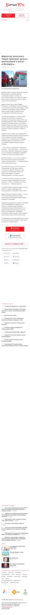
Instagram (16, 260)
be (9, 11)
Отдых (7, 578)
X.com (7, 256)
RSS (7, 263)
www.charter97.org (18, 599)
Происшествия (6, 574)
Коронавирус (5, 582)
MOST (14, 101)
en (13, 11)
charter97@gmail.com (7, 607)
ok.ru (7, 260)
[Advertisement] (15, 38)
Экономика (18, 572)
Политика (4, 572)
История (24, 574)
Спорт (13, 574)
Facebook (6, 253)
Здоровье (24, 576)
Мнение (4, 543)
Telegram (16, 263)
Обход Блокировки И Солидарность (11, 580)
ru (11, 11)
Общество (11, 572)
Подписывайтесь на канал (15, 236)
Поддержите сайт (8, 15)
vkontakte (16, 256)
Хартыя (15, 5)
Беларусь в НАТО (14, 582)
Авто (3, 578)
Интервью (9, 576)
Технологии (17, 576)
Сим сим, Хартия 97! (22, 15)
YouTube (16, 253)
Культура (18, 574)
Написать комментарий (15, 244)
